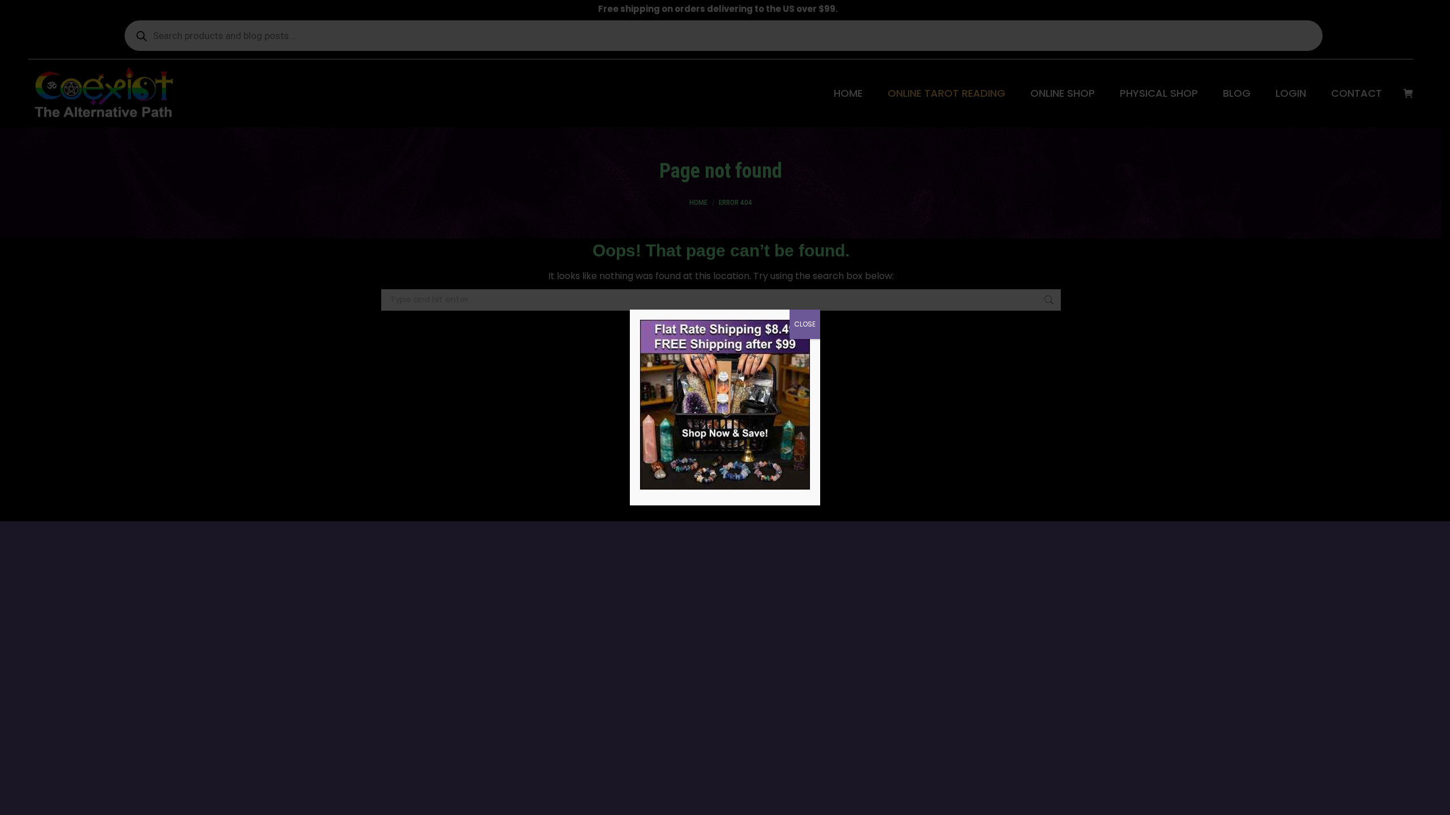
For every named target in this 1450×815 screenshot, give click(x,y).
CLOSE (805, 324)
